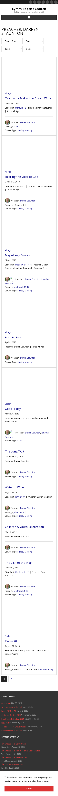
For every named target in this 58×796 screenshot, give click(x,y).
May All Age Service (17, 255)
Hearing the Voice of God (21, 177)
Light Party (5, 723)
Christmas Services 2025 (11, 715)
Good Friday (13, 409)
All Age (8, 93)
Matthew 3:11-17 (23, 264)
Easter (8, 403)
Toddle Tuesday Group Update (13, 727)
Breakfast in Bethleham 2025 (12, 719)
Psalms (8, 636)
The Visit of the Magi (18, 563)
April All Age (13, 337)
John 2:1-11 (20, 496)
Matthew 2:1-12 (22, 572)
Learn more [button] (43, 781)
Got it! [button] (29, 788)
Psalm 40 (11, 641)
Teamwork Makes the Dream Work (28, 98)
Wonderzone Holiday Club (12, 707)
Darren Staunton (27, 122)
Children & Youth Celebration (24, 527)
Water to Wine (14, 487)
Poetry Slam (6, 703)
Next (18, 679)
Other (20, 440)
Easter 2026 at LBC (8, 711)
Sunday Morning (24, 130)
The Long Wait (14, 451)
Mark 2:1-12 (20, 107)
